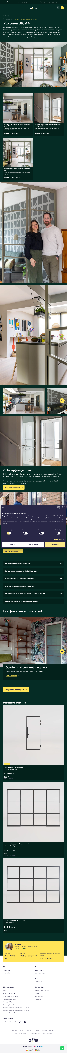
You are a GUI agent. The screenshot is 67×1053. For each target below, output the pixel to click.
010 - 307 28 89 (10, 956)
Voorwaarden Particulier (48, 1030)
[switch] (25, 533)
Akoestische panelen (41, 976)
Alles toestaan (55, 544)
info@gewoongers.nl (28, 956)
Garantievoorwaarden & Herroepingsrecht (16, 1008)
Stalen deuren (39, 982)
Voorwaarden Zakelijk (21, 1033)
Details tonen (58, 539)
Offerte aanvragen (9, 993)
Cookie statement (35, 1033)
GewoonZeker (7, 1002)
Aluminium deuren (40, 973)
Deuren (37, 979)
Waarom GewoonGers (42, 990)
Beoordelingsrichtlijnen (32, 1030)
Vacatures (38, 999)
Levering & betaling (9, 1005)
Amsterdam (7, 973)
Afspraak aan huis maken (10, 996)
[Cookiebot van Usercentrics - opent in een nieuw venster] (58, 507)
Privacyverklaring (47, 1033)
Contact (5, 990)
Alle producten (39, 970)
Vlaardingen (7, 970)
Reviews (37, 993)
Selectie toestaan (33, 544)
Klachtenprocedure (17, 1030)
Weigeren (12, 544)
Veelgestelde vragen (9, 999)
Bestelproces (39, 996)
